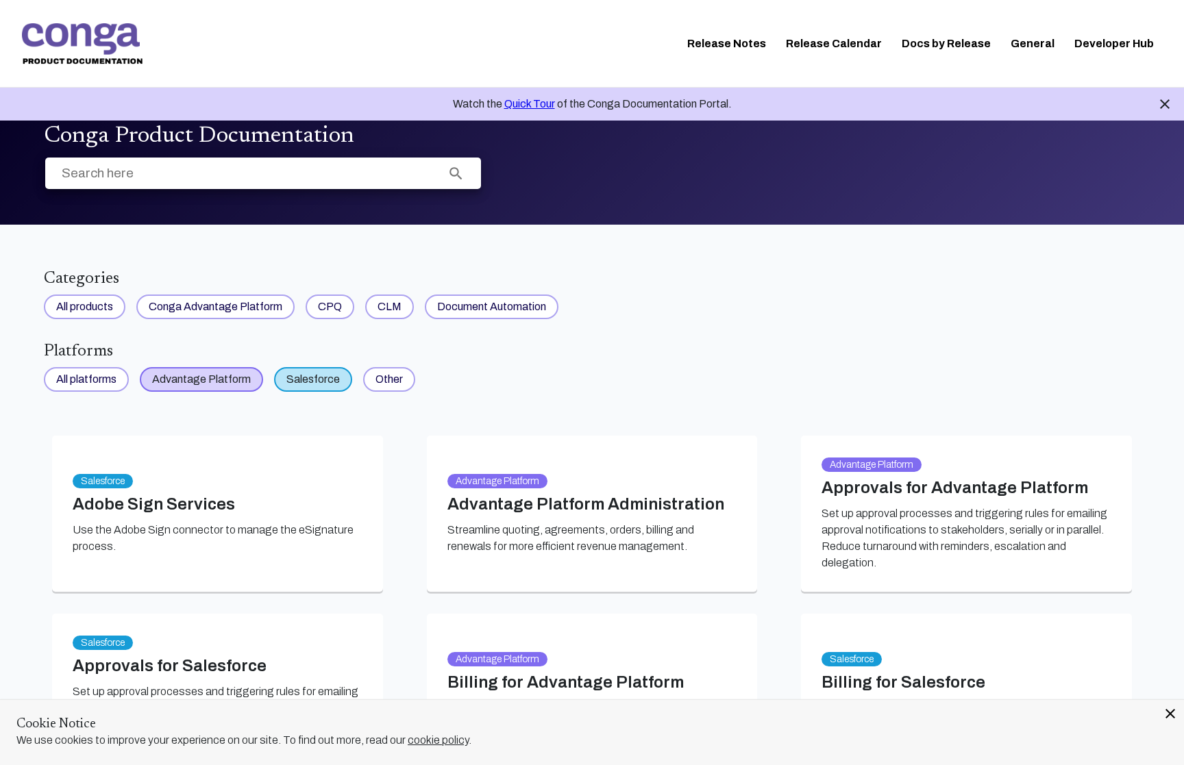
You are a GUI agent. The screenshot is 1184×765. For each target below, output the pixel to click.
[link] (82, 43)
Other (389, 379)
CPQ (330, 306)
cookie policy (438, 740)
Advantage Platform (201, 379)
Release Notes (726, 43)
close (1170, 713)
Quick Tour (529, 104)
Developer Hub (1114, 43)
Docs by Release (946, 43)
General (1032, 43)
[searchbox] (456, 173)
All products (84, 306)
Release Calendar (834, 43)
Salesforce (313, 379)
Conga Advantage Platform (215, 306)
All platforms (86, 379)
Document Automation (491, 306)
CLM (390, 306)
